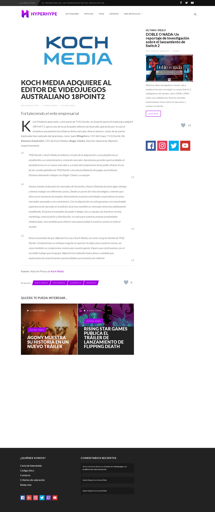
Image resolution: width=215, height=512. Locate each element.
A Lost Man (102, 480)
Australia (75, 283)
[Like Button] (126, 282)
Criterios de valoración (32, 479)
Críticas (88, 14)
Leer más (153, 114)
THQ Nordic (59, 283)
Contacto (25, 475)
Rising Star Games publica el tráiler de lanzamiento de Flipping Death (105, 338)
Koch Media (57, 271)
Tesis (101, 14)
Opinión (114, 14)
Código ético (27, 470)
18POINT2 (91, 283)
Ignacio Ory (32, 105)
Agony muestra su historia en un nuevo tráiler (48, 342)
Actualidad (72, 14)
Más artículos (132, 14)
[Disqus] (77, 400)
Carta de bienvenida (31, 465)
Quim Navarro (89, 480)
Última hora (68, 105)
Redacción (25, 484)
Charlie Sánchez (159, 51)
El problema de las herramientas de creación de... (74, 3)
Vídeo (176, 51)
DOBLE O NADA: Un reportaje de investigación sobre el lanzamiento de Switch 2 (167, 40)
